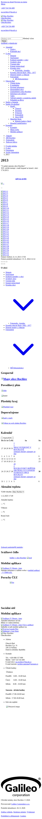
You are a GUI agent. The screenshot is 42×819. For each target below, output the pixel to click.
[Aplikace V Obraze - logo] (11, 568)
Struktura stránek (19, 812)
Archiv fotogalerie (12, 152)
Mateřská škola (15, 119)
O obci (8, 54)
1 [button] (14, 444)
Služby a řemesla (12, 102)
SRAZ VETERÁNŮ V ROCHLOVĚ (22, 448)
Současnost (14, 58)
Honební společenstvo (18, 123)
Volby (12, 96)
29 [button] (15, 465)
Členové (18, 109)
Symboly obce (15, 62)
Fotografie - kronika (22, 70)
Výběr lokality (6, 492)
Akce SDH (19, 117)
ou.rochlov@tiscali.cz (23, 662)
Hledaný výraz (28, 38)
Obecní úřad (10, 81)
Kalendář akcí (15, 51)
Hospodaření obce (17, 89)
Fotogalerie (14, 77)
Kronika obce (15, 68)
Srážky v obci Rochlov (18, 558)
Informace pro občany (18, 94)
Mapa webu (14, 130)
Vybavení (18, 113)
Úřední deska (15, 83)
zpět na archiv (21, 179)
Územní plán (15, 64)
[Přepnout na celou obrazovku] (4, 261)
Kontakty (9, 125)
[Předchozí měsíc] (2, 438)
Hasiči (12, 106)
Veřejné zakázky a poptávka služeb (23, 98)
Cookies (23, 816)
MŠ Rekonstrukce (21, 79)
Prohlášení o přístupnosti (10, 816)
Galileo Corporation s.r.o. (20, 804)
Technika (18, 111)
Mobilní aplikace (16, 132)
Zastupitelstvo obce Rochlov (20, 92)
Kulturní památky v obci (19, 60)
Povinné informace (17, 87)
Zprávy (13, 49)
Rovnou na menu (20, 2)
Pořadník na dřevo (17, 100)
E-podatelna (14, 85)
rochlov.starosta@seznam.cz (27, 664)
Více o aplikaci (27, 625)
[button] (23, 321)
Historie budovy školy (23, 121)
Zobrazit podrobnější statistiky (12, 547)
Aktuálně (9, 47)
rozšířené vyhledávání (9, 43)
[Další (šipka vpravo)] (4, 263)
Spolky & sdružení (12, 104)
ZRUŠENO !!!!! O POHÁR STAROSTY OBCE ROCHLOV (24, 472)
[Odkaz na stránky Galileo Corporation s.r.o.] (21, 796)
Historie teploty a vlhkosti (19, 75)
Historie (13, 56)
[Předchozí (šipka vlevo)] (2, 263)
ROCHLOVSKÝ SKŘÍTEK (24, 468)
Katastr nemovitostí (17, 66)
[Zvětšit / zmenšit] (6, 261)
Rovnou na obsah (7, 2)
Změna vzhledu (6, 812)
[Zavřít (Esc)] (2, 261)
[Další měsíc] (13, 438)
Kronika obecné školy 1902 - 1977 (23, 73)
